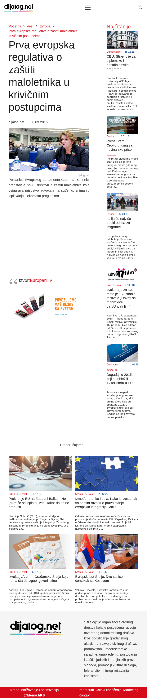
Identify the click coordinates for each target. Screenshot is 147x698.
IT (116, 370)
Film (109, 285)
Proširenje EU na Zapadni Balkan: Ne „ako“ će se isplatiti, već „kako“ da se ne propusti (39, 503)
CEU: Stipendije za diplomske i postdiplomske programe (121, 63)
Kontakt (84, 695)
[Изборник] (87, 7)
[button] (141, 7)
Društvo (111, 136)
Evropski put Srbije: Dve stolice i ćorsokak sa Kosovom (99, 579)
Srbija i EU (14, 494)
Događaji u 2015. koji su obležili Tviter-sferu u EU (120, 379)
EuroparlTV (41, 280)
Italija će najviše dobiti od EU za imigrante (119, 223)
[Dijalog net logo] (18, 7)
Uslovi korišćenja (109, 690)
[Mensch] (49, 292)
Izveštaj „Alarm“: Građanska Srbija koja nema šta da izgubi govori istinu (38, 579)
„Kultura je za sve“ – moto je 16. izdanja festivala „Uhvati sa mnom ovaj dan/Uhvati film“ (122, 298)
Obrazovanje (114, 52)
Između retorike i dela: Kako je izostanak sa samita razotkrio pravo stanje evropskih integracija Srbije (106, 503)
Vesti (25, 494)
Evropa (110, 214)
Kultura (117, 285)
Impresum (86, 690)
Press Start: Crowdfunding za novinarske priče (119, 145)
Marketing (130, 690)
